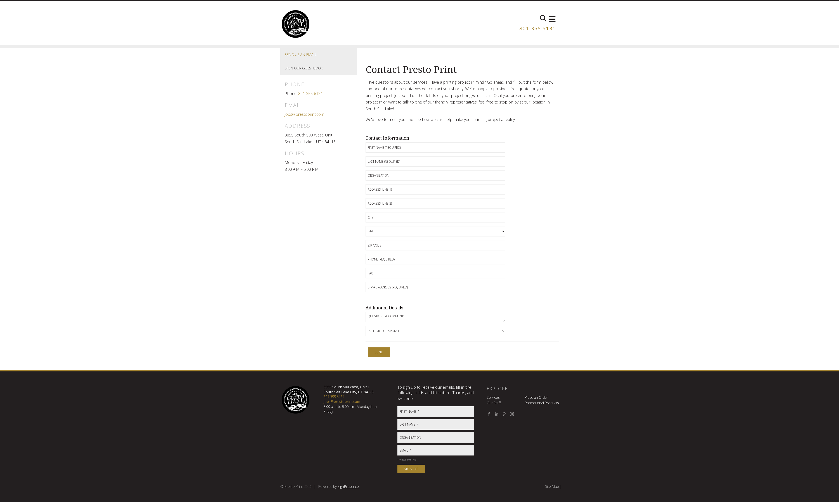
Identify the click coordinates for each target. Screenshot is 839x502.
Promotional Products (542, 402)
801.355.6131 (537, 28)
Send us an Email (301, 54)
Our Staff (494, 402)
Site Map (552, 486)
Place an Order (536, 397)
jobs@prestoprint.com (304, 114)
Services (493, 397)
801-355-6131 (310, 93)
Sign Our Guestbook (304, 68)
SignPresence (348, 486)
